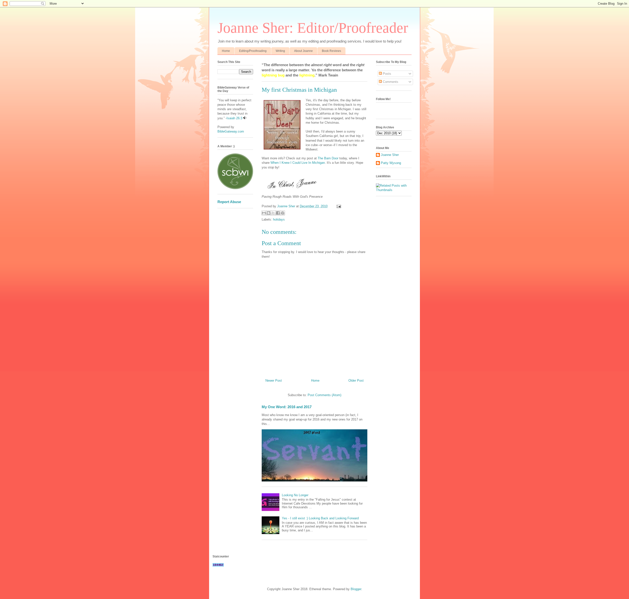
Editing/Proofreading (253, 51)
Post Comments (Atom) (324, 395)
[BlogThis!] (268, 212)
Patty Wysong (391, 163)
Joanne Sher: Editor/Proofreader (312, 28)
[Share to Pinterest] (282, 212)
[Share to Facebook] (277, 212)
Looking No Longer (295, 495)
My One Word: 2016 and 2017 (287, 407)
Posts (386, 73)
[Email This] (263, 212)
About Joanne (303, 51)
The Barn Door (328, 158)
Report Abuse (229, 202)
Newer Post (273, 380)
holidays (279, 219)
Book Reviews (331, 51)
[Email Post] (338, 206)
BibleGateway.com (230, 131)
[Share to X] (273, 212)
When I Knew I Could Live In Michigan (298, 163)
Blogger (356, 589)
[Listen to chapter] (244, 118)
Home (226, 51)
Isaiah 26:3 (234, 118)
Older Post (356, 380)
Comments (390, 82)
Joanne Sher (390, 155)
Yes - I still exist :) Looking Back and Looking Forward (320, 518)
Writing (280, 51)
